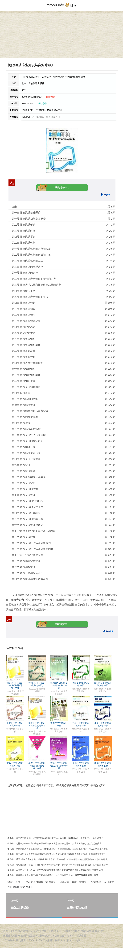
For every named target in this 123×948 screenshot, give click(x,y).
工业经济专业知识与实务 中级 (15, 724)
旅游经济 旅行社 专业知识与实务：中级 (59, 685)
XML (72, 940)
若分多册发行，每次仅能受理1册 (47, 117)
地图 (78, 940)
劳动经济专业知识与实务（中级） (37, 684)
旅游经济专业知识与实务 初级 (80, 764)
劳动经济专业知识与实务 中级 (80, 724)
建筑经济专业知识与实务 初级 (102, 764)
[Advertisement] (61, 35)
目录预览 (50, 96)
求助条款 (42, 103)
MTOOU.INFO (34, 940)
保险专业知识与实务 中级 (80, 684)
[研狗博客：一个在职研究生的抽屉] (61, 5)
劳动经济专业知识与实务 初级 (15, 764)
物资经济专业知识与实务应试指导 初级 (36, 725)
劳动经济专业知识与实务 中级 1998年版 (59, 766)
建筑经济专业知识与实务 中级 (102, 724)
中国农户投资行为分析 (58, 724)
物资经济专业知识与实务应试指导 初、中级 (15, 685)
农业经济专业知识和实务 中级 (102, 684)
